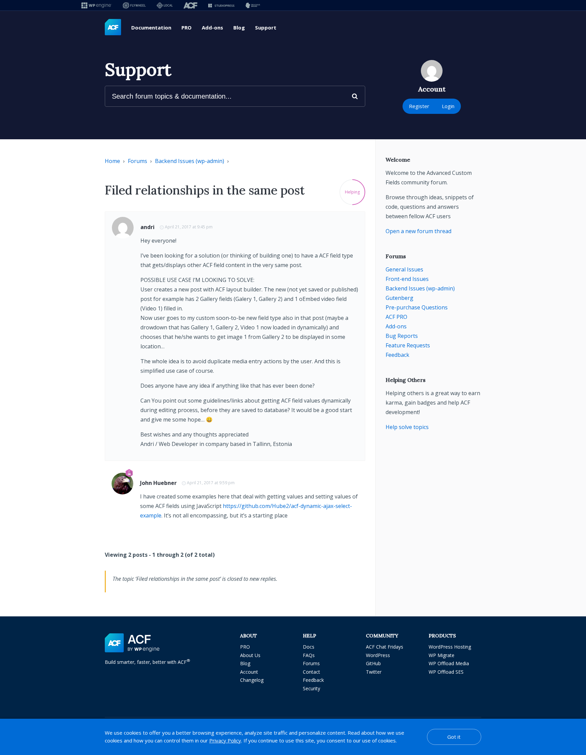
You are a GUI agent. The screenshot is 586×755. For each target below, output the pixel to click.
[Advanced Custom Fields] (113, 27)
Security (311, 688)
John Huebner (158, 483)
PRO (186, 27)
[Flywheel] (134, 5)
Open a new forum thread (418, 231)
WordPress (378, 655)
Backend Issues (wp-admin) (189, 161)
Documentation (151, 27)
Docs (308, 647)
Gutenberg (399, 298)
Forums (137, 161)
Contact (311, 672)
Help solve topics (407, 427)
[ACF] (190, 5)
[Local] (164, 5)
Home (112, 161)
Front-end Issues (407, 279)
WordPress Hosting (450, 647)
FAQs (309, 655)
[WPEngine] (96, 5)
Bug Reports (402, 336)
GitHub (373, 663)
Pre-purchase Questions (417, 307)
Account (249, 672)
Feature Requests (408, 345)
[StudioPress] (221, 5)
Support (265, 27)
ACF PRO (396, 317)
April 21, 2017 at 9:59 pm (211, 483)
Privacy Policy (225, 740)
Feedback (397, 355)
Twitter (374, 672)
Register (419, 106)
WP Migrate (441, 655)
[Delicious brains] (253, 5)
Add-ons (212, 27)
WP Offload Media (449, 663)
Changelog (251, 680)
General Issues (404, 269)
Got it (454, 736)
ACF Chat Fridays (384, 647)
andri (147, 227)
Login (448, 106)
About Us (250, 655)
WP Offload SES (446, 672)
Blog (239, 27)
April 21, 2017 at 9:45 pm (189, 227)
